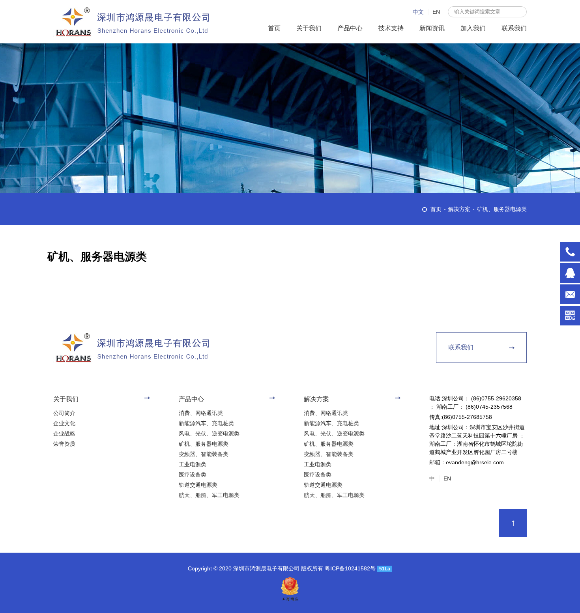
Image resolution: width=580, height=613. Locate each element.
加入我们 (473, 28)
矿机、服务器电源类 (502, 209)
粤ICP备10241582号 (351, 568)
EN (436, 12)
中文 (418, 12)
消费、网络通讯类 (201, 413)
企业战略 (64, 433)
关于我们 (309, 28)
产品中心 (350, 28)
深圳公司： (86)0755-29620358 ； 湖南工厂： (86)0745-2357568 (570, 252)
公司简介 (64, 413)
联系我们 (514, 28)
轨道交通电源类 (198, 485)
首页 (274, 28)
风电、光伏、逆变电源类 (209, 433)
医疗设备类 (192, 474)
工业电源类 (192, 464)
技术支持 (391, 28)
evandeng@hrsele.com (570, 294)
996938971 (570, 273)
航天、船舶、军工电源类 (209, 495)
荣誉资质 (64, 444)
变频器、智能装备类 (203, 454)
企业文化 (64, 423)
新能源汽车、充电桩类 (206, 423)
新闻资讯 (432, 28)
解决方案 (459, 209)
